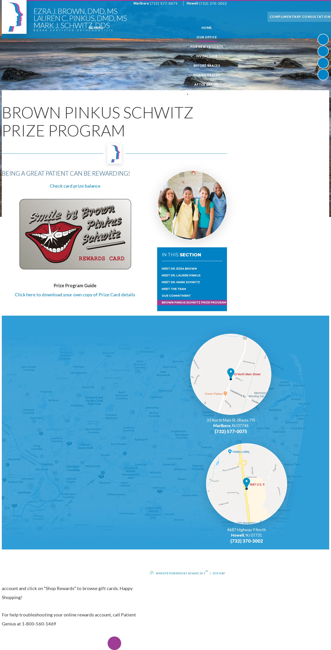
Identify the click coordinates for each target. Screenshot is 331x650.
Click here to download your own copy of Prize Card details (75, 294)
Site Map (219, 573)
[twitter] (323, 51)
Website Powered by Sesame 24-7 (182, 572)
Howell (192, 3)
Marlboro (141, 3)
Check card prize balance (75, 185)
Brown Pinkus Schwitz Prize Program (194, 302)
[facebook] (323, 39)
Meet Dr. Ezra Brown (179, 268)
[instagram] (323, 63)
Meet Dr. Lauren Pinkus (181, 275)
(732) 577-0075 (164, 3)
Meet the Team (174, 289)
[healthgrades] (323, 74)
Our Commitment (176, 295)
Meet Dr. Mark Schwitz (181, 282)
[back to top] (114, 643)
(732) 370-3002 (213, 3)
